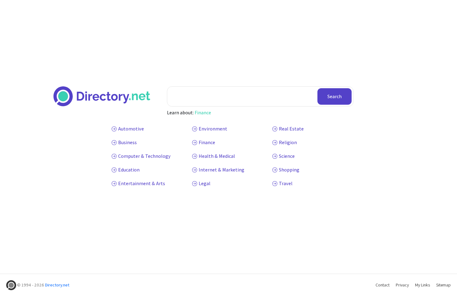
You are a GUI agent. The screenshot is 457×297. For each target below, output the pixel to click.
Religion (288, 142)
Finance (203, 112)
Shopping (289, 170)
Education (129, 170)
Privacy (402, 285)
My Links (422, 285)
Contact (383, 285)
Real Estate (291, 129)
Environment (213, 129)
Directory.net (57, 285)
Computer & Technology (144, 156)
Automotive (131, 129)
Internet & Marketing (221, 170)
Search (334, 96)
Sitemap (443, 285)
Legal (204, 183)
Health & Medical (217, 156)
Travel (286, 183)
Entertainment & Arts (141, 183)
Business (127, 142)
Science (287, 156)
